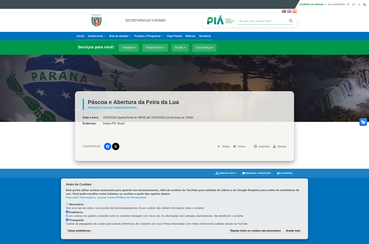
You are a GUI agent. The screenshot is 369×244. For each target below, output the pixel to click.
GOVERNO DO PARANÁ (311, 4)
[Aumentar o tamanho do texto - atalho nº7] (354, 4)
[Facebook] (107, 146)
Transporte (154, 47)
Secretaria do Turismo (145, 20)
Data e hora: (91, 117)
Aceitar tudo (293, 230)
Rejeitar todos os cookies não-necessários (255, 230)
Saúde (179, 47)
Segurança (203, 47)
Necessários (76, 204)
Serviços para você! (96, 47)
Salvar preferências (79, 230)
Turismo (128, 47)
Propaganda (76, 220)
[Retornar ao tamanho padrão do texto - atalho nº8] (359, 4)
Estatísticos (76, 212)
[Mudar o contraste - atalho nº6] (348, 4)
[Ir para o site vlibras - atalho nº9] (364, 4)
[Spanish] (294, 12)
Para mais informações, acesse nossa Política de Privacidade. (106, 197)
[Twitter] (115, 146)
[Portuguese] (284, 12)
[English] (289, 12)
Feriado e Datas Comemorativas (112, 107)
